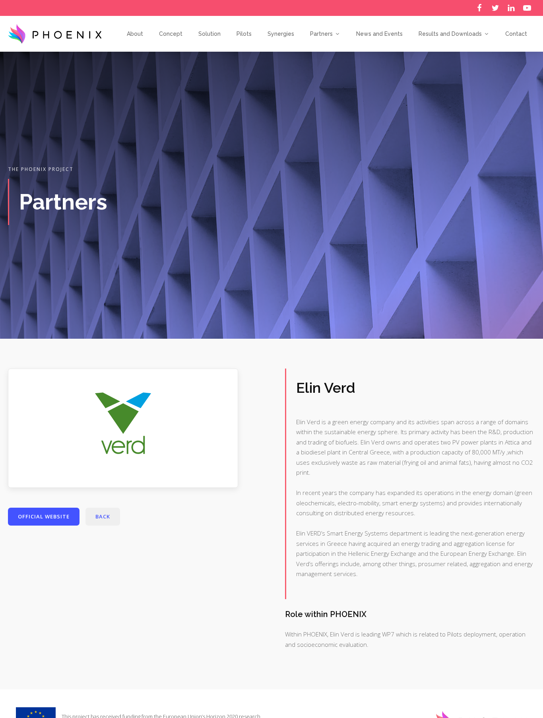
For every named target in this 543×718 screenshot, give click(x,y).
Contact (516, 34)
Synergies (281, 34)
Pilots (244, 34)
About (135, 34)
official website (44, 516)
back (102, 516)
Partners (321, 34)
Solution (209, 34)
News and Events (379, 34)
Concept (170, 34)
